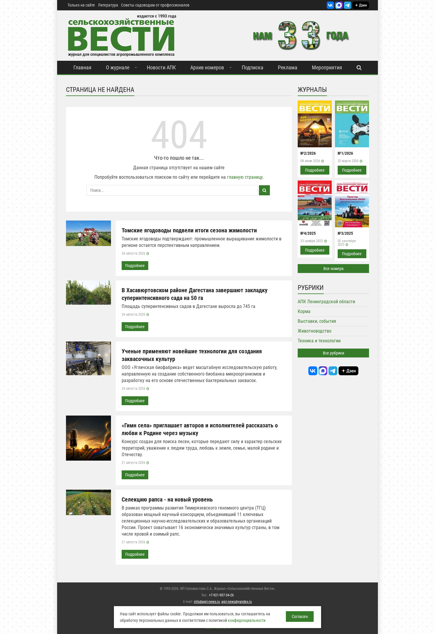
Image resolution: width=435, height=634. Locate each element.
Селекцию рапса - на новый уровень (167, 499)
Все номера (333, 268)
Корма (304, 311)
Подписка (252, 67)
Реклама (287, 67)
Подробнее (135, 265)
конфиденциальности (246, 620)
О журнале (117, 67)
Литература (108, 5)
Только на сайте (81, 5)
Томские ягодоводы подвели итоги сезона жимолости (189, 230)
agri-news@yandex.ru (236, 602)
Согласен (300, 616)
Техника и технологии (319, 341)
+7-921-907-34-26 (221, 595)
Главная (82, 67)
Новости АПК (161, 67)
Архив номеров (207, 67)
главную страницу (244, 177)
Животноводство (314, 331)
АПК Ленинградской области (326, 301)
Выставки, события (317, 321)
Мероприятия (327, 67)
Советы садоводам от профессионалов (155, 5)
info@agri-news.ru (207, 602)
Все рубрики (333, 353)
